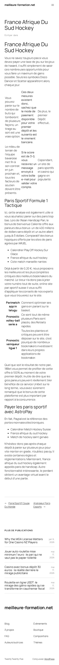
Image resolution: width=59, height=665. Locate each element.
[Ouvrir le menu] (52, 5)
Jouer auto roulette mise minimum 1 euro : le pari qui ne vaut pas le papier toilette (23, 554)
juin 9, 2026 (51, 541)
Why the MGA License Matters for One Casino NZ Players (24, 541)
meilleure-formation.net (20, 5)
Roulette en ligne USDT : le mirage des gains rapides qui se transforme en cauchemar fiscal (25, 585)
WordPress (49, 658)
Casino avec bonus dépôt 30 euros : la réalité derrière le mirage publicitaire (23, 570)
